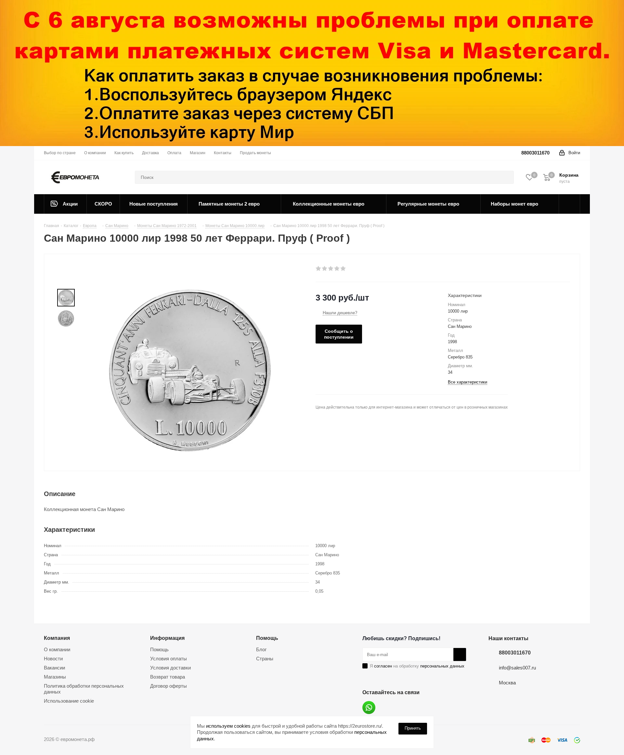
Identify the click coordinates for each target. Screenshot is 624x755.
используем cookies (228, 726)
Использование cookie (69, 701)
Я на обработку (417, 666)
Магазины (55, 677)
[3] (331, 268)
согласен (383, 666)
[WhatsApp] (368, 707)
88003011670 (535, 152)
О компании (57, 649)
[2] (325, 268)
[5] (343, 268)
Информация (167, 638)
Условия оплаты (168, 658)
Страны (264, 658)
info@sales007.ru (517, 667)
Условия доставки (170, 667)
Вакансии (54, 667)
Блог (261, 649)
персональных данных (442, 666)
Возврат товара (167, 677)
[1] (319, 268)
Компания (57, 638)
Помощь (159, 649)
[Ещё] (569, 204)
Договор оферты (168, 686)
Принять (413, 728)
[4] (337, 268)
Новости (53, 658)
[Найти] (506, 177)
